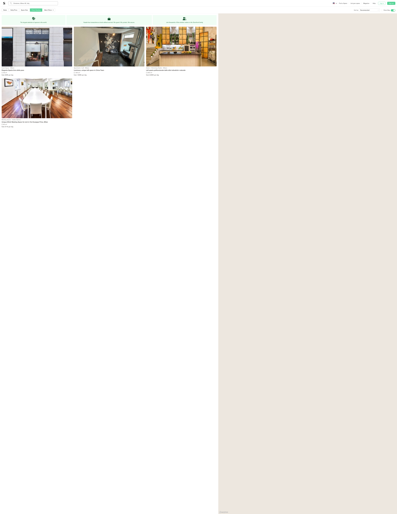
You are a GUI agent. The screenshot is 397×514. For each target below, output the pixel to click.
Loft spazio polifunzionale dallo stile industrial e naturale (165, 70)
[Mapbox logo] (223, 512)
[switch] (393, 10)
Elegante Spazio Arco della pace (13, 70)
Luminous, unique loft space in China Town (89, 70)
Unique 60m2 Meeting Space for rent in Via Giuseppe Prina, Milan (25, 122)
